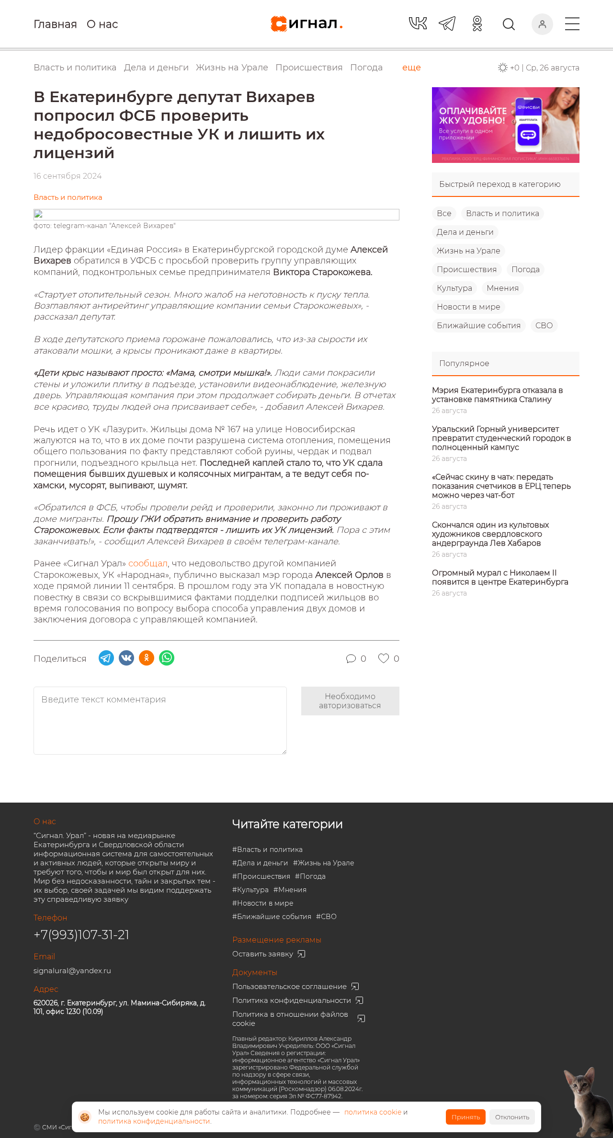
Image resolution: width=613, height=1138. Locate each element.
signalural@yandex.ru (72, 970)
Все (444, 213)
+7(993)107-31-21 (81, 935)
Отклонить (512, 1117)
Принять (466, 1117)
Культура (454, 288)
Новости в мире (468, 306)
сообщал (148, 563)
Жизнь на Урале (468, 250)
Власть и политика (502, 213)
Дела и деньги (465, 232)
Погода (366, 67)
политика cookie (372, 1112)
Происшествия (467, 269)
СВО (544, 325)
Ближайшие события (479, 325)
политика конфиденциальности (154, 1121)
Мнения (503, 288)
